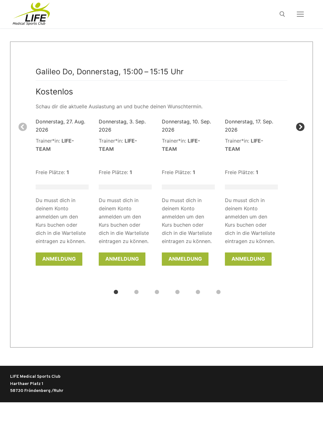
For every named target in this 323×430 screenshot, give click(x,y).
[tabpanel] (67, 192)
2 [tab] (136, 291)
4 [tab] (177, 291)
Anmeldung (59, 259)
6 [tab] (218, 291)
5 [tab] (198, 291)
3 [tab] (157, 291)
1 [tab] (116, 291)
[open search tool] (282, 14)
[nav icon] (300, 14)
